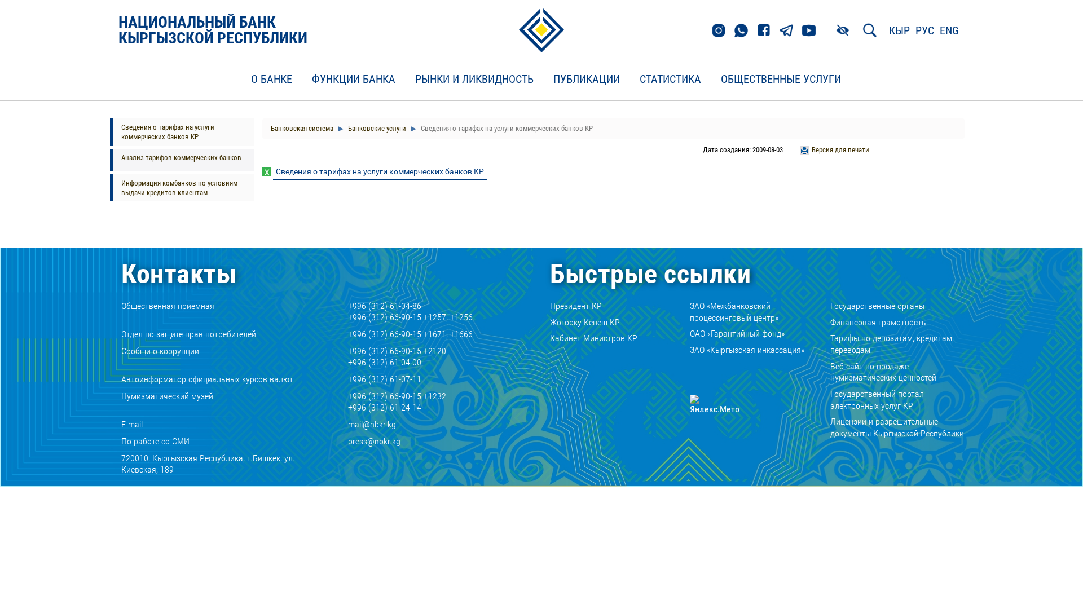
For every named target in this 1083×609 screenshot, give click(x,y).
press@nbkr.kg (374, 441)
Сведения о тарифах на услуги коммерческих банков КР (167, 132)
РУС (924, 30)
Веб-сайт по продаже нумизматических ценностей (883, 372)
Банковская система (302, 128)
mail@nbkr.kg (372, 424)
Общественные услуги (781, 79)
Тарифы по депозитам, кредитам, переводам (892, 344)
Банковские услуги (376, 128)
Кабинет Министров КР (593, 338)
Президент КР (576, 306)
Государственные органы (877, 306)
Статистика (670, 79)
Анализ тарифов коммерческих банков (181, 157)
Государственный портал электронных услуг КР (877, 400)
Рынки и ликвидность (474, 79)
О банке (271, 79)
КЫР (899, 30)
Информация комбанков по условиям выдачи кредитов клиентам (179, 188)
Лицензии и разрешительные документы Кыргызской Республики (897, 427)
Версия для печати (840, 149)
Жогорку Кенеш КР (585, 322)
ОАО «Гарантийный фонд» (737, 333)
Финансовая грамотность (878, 322)
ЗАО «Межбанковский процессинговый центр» (734, 312)
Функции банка (353, 79)
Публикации (586, 79)
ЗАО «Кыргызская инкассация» (747, 350)
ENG (949, 30)
